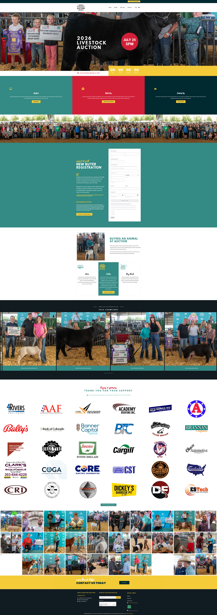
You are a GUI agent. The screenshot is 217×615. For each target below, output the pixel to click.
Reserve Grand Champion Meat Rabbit (81, 368)
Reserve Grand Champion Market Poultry (189, 368)
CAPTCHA (101, 600)
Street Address (113, 172)
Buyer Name (114, 151)
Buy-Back (113, 214)
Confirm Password (128, 196)
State (126, 177)
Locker (113, 211)
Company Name (115, 159)
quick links (131, 593)
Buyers (115, 7)
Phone (112, 185)
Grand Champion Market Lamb (27, 368)
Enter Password (113, 196)
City (111, 177)
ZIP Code (112, 182)
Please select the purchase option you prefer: (121, 203)
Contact (129, 7)
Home (110, 7)
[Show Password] (122, 195)
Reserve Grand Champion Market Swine (135, 368)
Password (113, 192)
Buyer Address (114, 164)
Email (126, 185)
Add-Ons (122, 7)
